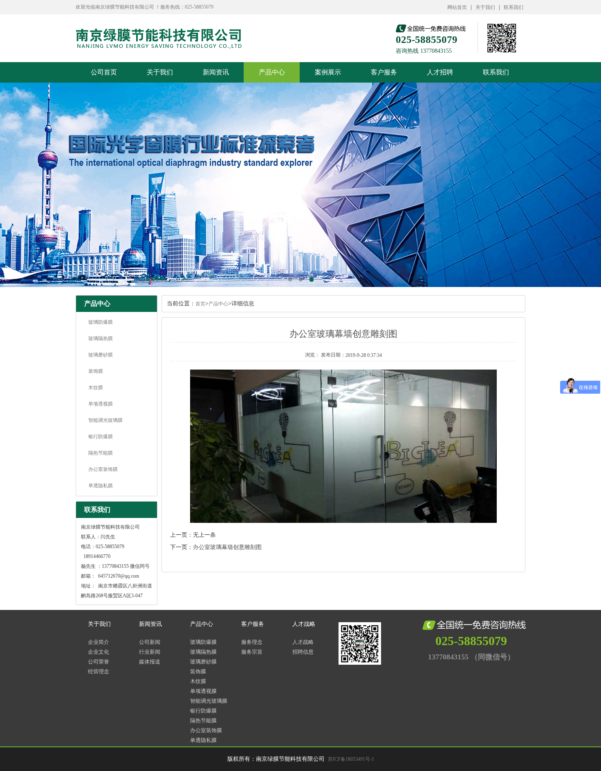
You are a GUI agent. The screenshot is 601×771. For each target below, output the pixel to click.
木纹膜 (95, 387)
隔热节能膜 (100, 453)
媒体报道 (149, 662)
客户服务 (384, 72)
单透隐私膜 (100, 486)
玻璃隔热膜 (100, 338)
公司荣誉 (98, 662)
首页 (200, 304)
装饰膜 (95, 371)
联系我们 (513, 7)
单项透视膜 (100, 404)
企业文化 (98, 652)
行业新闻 (149, 652)
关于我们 (485, 7)
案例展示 (328, 72)
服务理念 (251, 642)
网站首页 (457, 7)
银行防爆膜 (100, 436)
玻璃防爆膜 (100, 322)
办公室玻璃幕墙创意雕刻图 (227, 547)
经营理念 (98, 671)
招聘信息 (303, 652)
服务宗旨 (251, 652)
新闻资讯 (216, 72)
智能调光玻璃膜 (105, 420)
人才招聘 (440, 72)
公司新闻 (149, 642)
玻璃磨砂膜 (100, 355)
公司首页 (104, 72)
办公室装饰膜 (103, 469)
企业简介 (98, 642)
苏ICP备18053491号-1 (351, 759)
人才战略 (303, 624)
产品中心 (272, 72)
